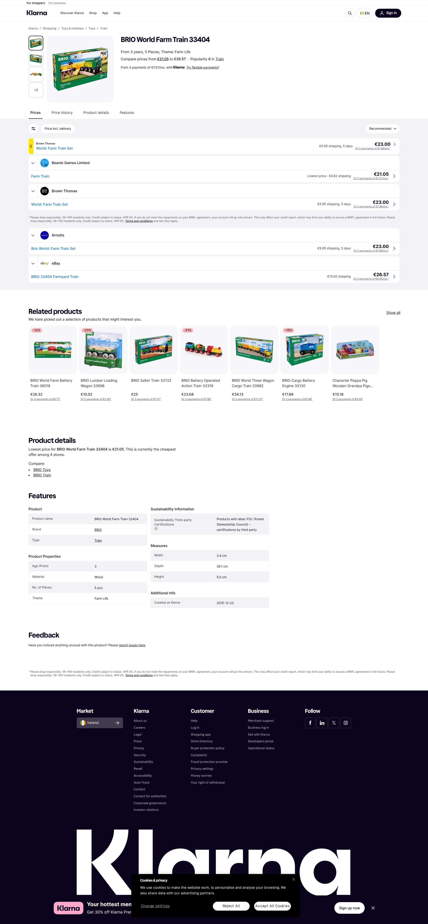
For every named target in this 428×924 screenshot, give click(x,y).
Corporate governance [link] (150, 803)
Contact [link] (139, 789)
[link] (310, 723)
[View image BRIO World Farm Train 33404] (36, 43)
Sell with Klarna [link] (259, 734)
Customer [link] (202, 711)
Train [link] (103, 28)
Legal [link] (138, 734)
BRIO (98, 530)
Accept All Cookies (272, 906)
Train (220, 59)
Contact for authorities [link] (150, 796)
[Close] (293, 879)
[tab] (36, 112)
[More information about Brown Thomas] (33, 191)
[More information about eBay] (33, 263)
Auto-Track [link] (142, 782)
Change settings (155, 906)
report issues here (132, 645)
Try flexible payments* (202, 67)
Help (116, 13)
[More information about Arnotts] (33, 235)
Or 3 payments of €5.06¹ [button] (348, 399)
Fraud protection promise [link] (209, 762)
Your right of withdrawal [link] (208, 782)
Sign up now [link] (349, 908)
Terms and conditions (139, 221)
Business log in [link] (258, 728)
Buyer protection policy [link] (207, 748)
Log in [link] (195, 728)
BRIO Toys (42, 469)
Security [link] (140, 755)
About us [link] (140, 721)
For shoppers (36, 3)
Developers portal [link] (260, 741)
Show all (393, 312)
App (105, 13)
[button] (364, 13)
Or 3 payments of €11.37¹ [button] (247, 399)
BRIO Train (42, 475)
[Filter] (33, 128)
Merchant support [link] (261, 721)
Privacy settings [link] (202, 769)
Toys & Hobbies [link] (72, 28)
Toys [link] (91, 28)
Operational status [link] (261, 748)
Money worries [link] (201, 776)
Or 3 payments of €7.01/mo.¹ (371, 178)
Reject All (231, 906)
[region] (215, 895)
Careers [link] (139, 728)
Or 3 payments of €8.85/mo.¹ (371, 278)
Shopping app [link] (201, 734)
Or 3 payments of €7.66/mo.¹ (373, 148)
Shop (93, 13)
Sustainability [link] (143, 762)
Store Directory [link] (202, 741)
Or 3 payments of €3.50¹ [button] (96, 399)
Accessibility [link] (143, 776)
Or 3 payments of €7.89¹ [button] (196, 399)
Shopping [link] (49, 28)
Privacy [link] (139, 748)
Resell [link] (138, 769)
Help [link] (194, 721)
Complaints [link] (199, 755)
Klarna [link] (33, 28)
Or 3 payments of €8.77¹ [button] (45, 399)
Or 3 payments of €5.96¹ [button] (297, 399)
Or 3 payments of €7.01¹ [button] (146, 399)
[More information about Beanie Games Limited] (33, 163)
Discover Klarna (72, 13)
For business (57, 3)
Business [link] (258, 711)
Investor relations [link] (146, 810)
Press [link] (138, 741)
